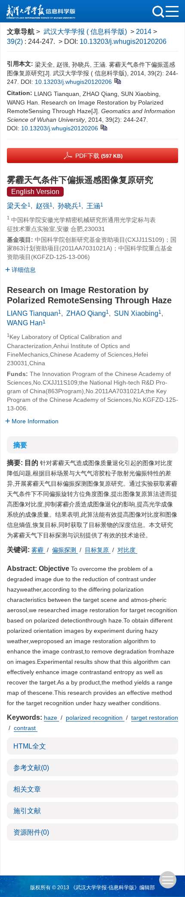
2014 (143, 31)
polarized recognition (95, 717)
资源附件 (31, 832)
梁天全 (17, 206)
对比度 (127, 549)
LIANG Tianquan (32, 313)
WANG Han (25, 323)
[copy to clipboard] (103, 126)
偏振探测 (65, 549)
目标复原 (98, 549)
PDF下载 (99, 155)
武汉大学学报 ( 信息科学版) (85, 31)
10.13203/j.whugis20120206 (123, 41)
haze (51, 717)
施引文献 (27, 810)
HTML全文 (29, 746)
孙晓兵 (68, 206)
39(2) (16, 41)
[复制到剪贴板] (117, 80)
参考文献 (31, 767)
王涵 (93, 206)
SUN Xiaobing (136, 313)
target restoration (154, 717)
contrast (25, 727)
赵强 (42, 206)
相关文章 (27, 789)
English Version (35, 191)
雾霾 (38, 549)
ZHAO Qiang (86, 313)
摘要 (20, 445)
